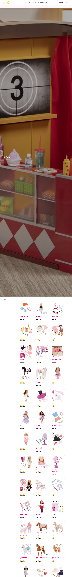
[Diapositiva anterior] (36, 308)
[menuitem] (27, 2)
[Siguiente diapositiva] (47, 308)
